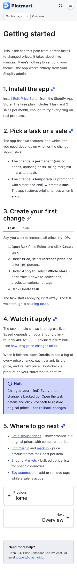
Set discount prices (26, 436)
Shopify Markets (24, 460)
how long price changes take (33, 346)
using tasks (39, 304)
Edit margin (20, 448)
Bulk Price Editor (26, 98)
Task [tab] (11, 228)
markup (43, 448)
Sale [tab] (26, 228)
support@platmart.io (29, 557)
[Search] (60, 6)
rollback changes (52, 408)
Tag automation (23, 473)
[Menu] (70, 5)
